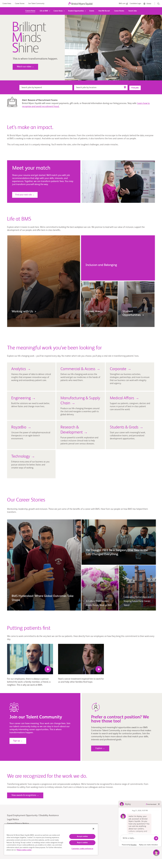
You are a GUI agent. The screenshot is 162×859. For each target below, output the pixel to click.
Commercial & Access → (80, 369)
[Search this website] (158, 4)
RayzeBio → (21, 427)
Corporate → (120, 369)
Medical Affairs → (124, 398)
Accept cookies (82, 836)
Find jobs (135, 88)
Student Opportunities (76, 11)
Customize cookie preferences (82, 849)
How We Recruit (104, 11)
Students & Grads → (126, 427)
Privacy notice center (24, 850)
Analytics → (21, 369)
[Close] (93, 828)
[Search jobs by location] (101, 87)
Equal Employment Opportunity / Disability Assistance (33, 815)
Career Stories (119, 11)
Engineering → (23, 398)
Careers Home (30, 11)
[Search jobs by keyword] (45, 87)
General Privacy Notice (18, 823)
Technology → (23, 456)
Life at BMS (44, 11)
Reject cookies (82, 842)
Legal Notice (13, 819)
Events (91, 11)
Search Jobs (132, 11)
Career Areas (58, 11)
